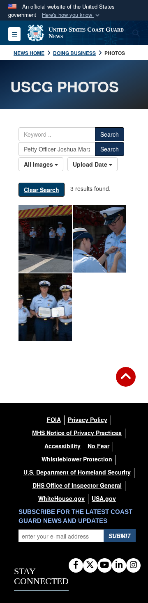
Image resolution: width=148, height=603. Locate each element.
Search (109, 134)
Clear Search (41, 190)
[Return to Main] (126, 382)
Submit (120, 536)
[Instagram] (133, 565)
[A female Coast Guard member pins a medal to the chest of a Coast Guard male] (99, 239)
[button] (71, 15)
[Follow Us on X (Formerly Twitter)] (90, 565)
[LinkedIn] (119, 565)
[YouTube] (104, 565)
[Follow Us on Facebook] (76, 565)
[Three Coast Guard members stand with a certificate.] (45, 307)
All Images (39, 164)
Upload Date (91, 164)
